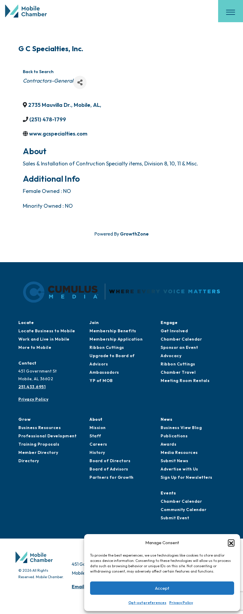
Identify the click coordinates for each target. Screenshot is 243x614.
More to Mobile (34, 347)
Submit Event (175, 517)
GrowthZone (134, 234)
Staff (95, 436)
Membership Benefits (112, 330)
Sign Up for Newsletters (186, 477)
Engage (169, 322)
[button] (231, 543)
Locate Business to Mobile (46, 330)
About (96, 419)
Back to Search (38, 71)
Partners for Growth (111, 477)
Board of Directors (109, 460)
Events (168, 493)
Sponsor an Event (179, 347)
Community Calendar (183, 509)
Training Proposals (38, 444)
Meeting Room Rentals (185, 380)
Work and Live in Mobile (44, 339)
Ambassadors (104, 372)
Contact (27, 363)
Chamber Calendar (181, 339)
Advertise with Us (179, 469)
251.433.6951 (32, 386)
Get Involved (174, 330)
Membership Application (116, 339)
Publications (174, 436)
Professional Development (47, 436)
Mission (97, 427)
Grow (24, 419)
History (97, 452)
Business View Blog (181, 427)
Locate (26, 322)
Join (94, 322)
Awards (168, 444)
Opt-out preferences (147, 602)
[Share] (80, 82)
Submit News (174, 460)
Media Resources (179, 452)
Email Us (81, 586)
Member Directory (38, 452)
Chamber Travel (178, 372)
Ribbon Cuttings (106, 347)
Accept (162, 588)
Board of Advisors (108, 469)
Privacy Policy (181, 602)
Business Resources (39, 427)
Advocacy (171, 355)
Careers (98, 444)
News (166, 419)
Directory (28, 460)
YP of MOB (101, 380)
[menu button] (230, 12)
